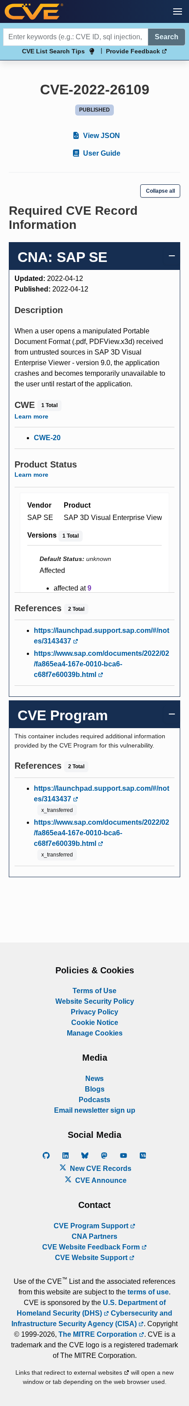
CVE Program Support (92, 1226)
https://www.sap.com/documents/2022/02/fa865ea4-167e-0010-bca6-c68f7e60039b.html (101, 664)
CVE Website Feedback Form (92, 1247)
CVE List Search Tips (53, 51)
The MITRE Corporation (98, 1334)
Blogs (95, 1089)
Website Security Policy (94, 1001)
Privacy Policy (94, 1012)
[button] (177, 11)
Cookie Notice (94, 1022)
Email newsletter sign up (94, 1110)
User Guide (100, 153)
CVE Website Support (92, 1257)
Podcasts (94, 1099)
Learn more (31, 416)
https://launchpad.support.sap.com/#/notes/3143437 (101, 636)
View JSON (100, 135)
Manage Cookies (95, 1033)
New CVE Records (99, 1168)
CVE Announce (100, 1180)
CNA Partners (94, 1236)
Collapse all (160, 191)
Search (166, 37)
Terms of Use (94, 991)
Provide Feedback (134, 51)
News (94, 1078)
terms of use (148, 1292)
